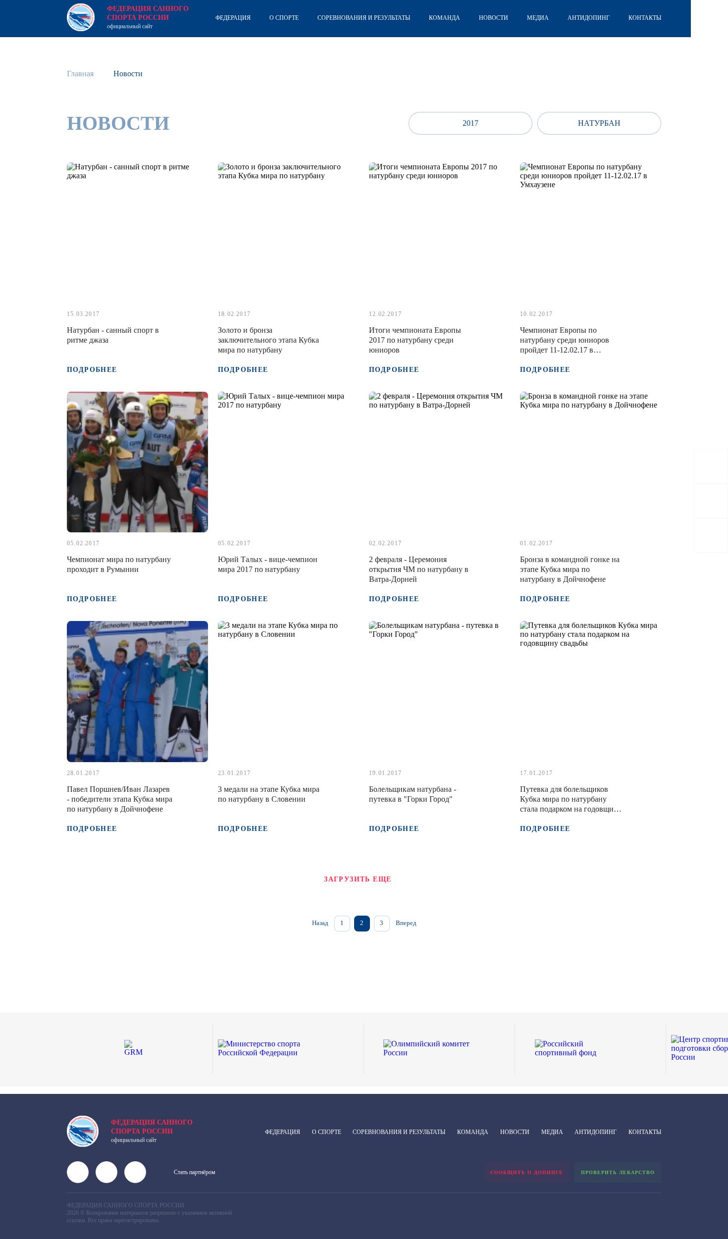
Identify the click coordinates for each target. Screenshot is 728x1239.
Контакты (644, 17)
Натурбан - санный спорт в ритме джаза (113, 335)
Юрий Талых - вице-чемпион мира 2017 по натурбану (267, 564)
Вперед (406, 923)
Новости (493, 17)
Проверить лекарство (618, 1172)
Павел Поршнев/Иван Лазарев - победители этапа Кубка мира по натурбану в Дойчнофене (119, 799)
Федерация (233, 17)
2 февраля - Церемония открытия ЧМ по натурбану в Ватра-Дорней (418, 569)
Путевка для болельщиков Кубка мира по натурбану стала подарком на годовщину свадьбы (571, 804)
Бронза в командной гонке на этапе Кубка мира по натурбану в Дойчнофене (570, 569)
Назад (320, 923)
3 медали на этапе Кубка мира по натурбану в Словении (268, 794)
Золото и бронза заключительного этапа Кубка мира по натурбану (268, 340)
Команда (444, 17)
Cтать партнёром (194, 1172)
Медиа (538, 17)
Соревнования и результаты (363, 17)
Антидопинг (589, 17)
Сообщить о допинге (526, 1172)
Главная (80, 73)
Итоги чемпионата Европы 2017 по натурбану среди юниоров (415, 340)
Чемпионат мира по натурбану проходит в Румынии (119, 564)
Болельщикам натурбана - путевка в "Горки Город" (412, 794)
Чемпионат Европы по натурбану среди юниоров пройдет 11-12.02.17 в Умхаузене (564, 345)
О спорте (284, 17)
